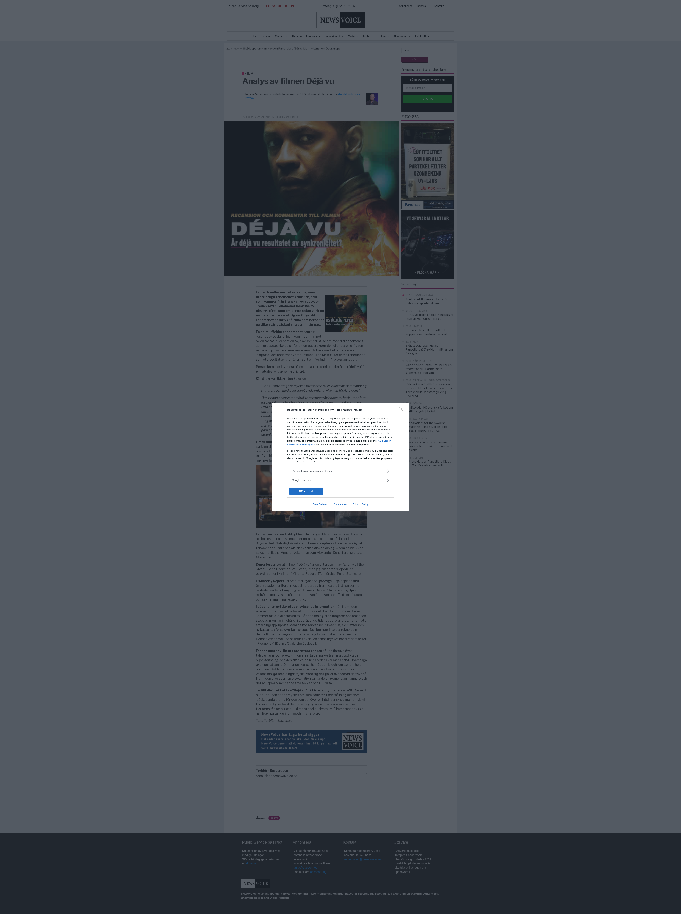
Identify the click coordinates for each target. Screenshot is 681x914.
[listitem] (340, 471)
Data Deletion (320, 504)
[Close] (401, 410)
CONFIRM (306, 491)
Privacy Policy (360, 504)
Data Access (340, 504)
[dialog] (340, 457)
